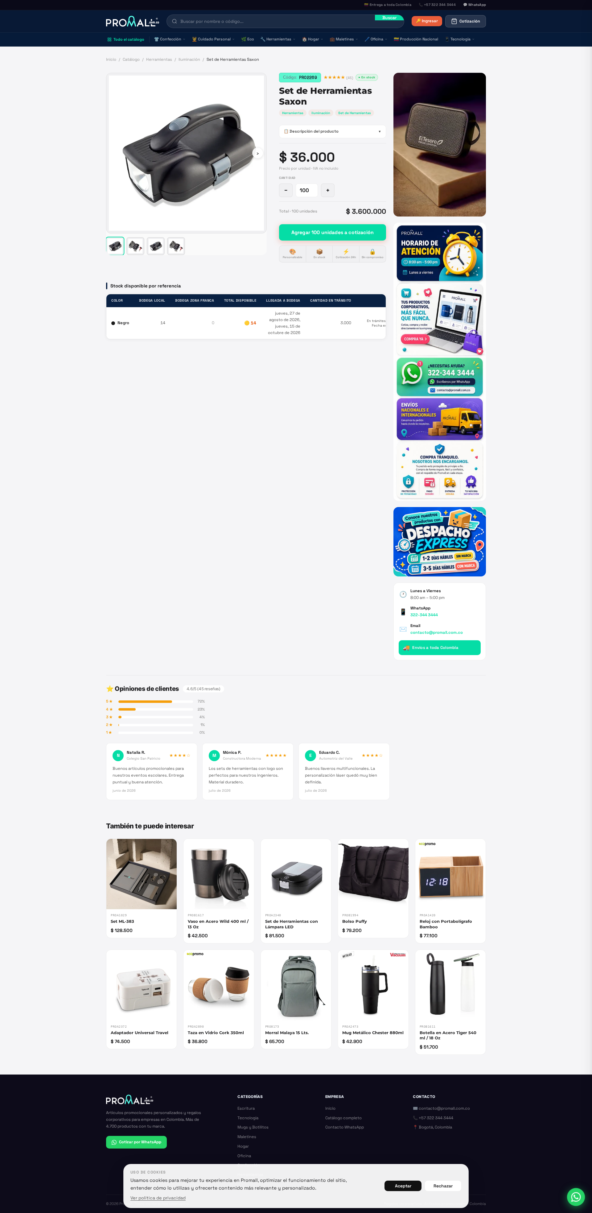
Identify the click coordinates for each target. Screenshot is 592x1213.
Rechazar (443, 1186)
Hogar (310, 39)
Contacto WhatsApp (344, 1127)
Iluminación (189, 59)
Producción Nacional (416, 39)
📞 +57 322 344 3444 (433, 1117)
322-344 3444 (424, 614)
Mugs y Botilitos (253, 1127)
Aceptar (403, 1186)
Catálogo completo (343, 1117)
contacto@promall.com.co (436, 632)
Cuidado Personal (211, 39)
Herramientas (275, 39)
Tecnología (457, 39)
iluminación (320, 113)
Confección (167, 39)
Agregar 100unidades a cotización (332, 232)
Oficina (373, 39)
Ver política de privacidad (158, 1198)
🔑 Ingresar (427, 20)
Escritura (246, 1108)
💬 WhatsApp (474, 4)
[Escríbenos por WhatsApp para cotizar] (439, 362)
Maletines (342, 39)
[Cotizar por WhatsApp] (576, 1197)
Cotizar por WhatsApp (140, 1142)
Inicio (111, 59)
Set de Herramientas (354, 113)
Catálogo (131, 59)
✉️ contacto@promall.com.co (441, 1108)
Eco (247, 39)
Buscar (389, 17)
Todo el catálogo (128, 39)
